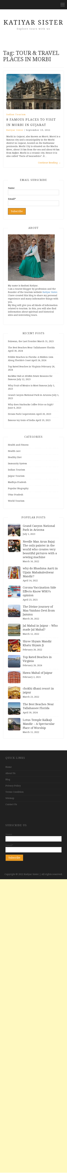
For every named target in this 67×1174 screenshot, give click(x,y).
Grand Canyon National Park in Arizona (30, 395)
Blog (7, 779)
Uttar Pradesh (15, 494)
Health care (14, 451)
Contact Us (11, 804)
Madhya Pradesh (17, 482)
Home (8, 767)
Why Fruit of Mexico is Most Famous (27, 385)
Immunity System (17, 463)
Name (11, 188)
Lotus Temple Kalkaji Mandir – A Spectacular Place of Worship (39, 723)
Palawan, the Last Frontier (22, 341)
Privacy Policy (13, 785)
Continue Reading (49, 162)
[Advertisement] (33, 1026)
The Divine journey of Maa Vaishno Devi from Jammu (39, 610)
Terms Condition (14, 792)
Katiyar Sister (33, 22)
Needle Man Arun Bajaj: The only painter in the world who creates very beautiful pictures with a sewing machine (40, 549)
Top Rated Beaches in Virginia (24, 366)
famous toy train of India (21, 420)
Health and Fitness (18, 445)
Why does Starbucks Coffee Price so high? (30, 404)
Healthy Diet (15, 457)
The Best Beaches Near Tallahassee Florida (31, 347)
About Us (10, 773)
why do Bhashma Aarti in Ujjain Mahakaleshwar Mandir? (40, 572)
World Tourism (16, 501)
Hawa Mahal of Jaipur (38, 672)
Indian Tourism (16, 114)
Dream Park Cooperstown (22, 414)
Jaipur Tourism (16, 476)
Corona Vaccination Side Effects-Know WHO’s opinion (39, 591)
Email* (12, 199)
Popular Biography (18, 488)
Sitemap (9, 798)
